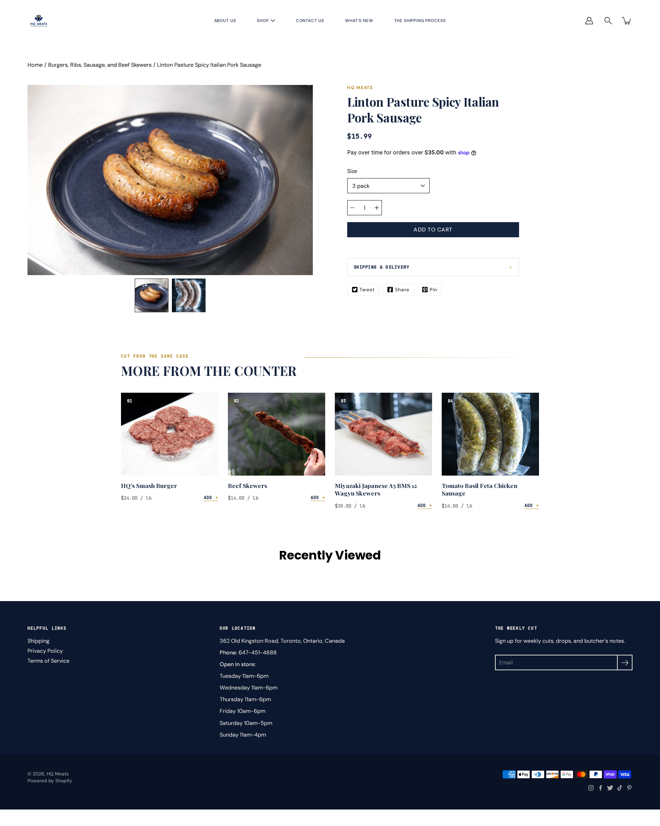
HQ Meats (58, 774)
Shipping (39, 640)
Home (35, 64)
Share (402, 289)
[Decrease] (352, 207)
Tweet (367, 289)
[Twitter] (610, 788)
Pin (433, 289)
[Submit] (624, 662)
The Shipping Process (420, 20)
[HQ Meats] (39, 20)
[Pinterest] (629, 788)
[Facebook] (600, 788)
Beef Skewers (247, 485)
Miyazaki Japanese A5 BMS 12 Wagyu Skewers (376, 489)
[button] (608, 21)
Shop (262, 20)
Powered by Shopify (50, 781)
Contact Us (310, 20)
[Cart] (627, 20)
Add (211, 497)
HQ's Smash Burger (149, 485)
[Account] (589, 20)
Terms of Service (48, 660)
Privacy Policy (45, 650)
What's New (359, 20)
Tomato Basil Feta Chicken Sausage (479, 489)
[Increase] (377, 207)
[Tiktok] (620, 788)
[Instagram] (591, 788)
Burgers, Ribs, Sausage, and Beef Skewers (100, 64)
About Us (225, 20)
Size (352, 171)
